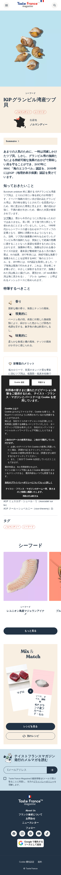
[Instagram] (22, 834)
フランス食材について (30, 814)
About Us (31, 810)
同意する (41, 382)
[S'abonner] (52, 770)
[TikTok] (47, 834)
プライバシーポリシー (43, 782)
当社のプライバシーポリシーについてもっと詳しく (28, 482)
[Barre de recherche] (54, 5)
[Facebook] (14, 834)
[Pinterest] (30, 834)
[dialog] (30, 437)
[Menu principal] (6, 5)
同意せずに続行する (30, 496)
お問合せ (30, 818)
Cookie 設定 (19, 382)
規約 (40, 862)
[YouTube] (39, 834)
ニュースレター (30, 822)
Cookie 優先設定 (26, 862)
